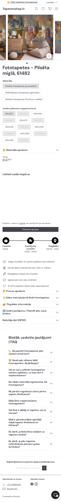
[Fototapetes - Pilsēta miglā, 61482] (30, 188)
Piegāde (22, 223)
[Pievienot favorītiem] (54, 184)
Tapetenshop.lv (14, 9)
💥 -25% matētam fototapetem (22, 2)
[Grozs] (49, 8)
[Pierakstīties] (44, 468)
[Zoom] (49, 56)
